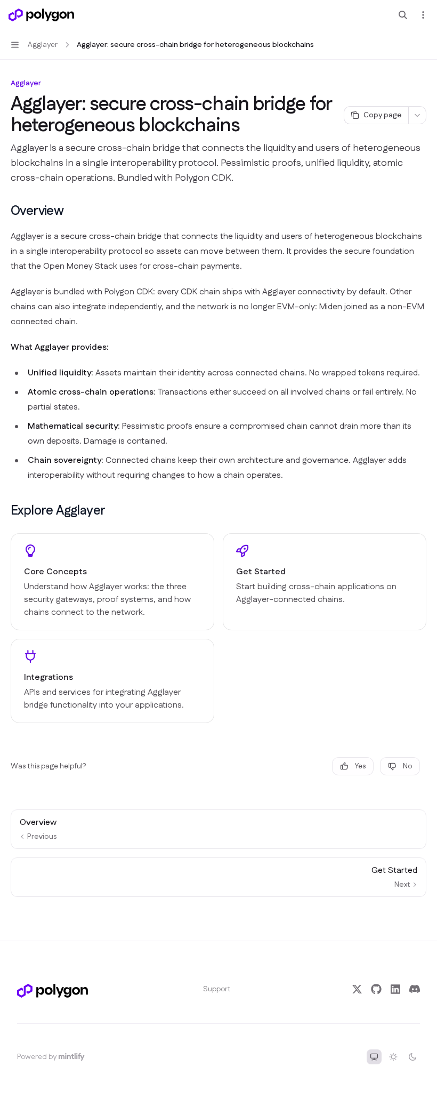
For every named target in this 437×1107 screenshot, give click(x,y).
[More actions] (423, 14)
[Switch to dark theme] (412, 1056)
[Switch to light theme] (393, 1056)
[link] (112, 581)
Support (217, 989)
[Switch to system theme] (374, 1056)
